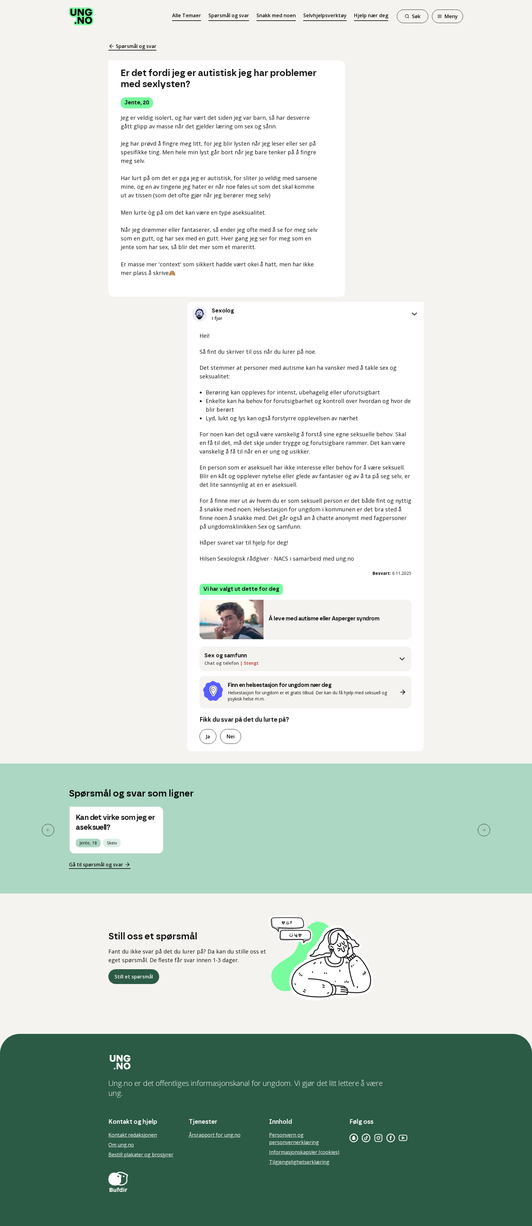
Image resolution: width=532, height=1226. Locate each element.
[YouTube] (403, 1138)
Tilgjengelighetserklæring (299, 1162)
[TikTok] (366, 1138)
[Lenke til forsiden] (81, 16)
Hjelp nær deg (371, 15)
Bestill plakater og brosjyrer (140, 1154)
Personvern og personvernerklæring (294, 1138)
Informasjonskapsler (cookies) (304, 1152)
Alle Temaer (186, 15)
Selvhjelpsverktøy (325, 15)
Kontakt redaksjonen (132, 1134)
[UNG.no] (266, 1062)
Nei (231, 736)
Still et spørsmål (134, 976)
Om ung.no (121, 1144)
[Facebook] (390, 1138)
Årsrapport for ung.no (214, 1134)
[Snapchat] (353, 1138)
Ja (208, 736)
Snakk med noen (276, 15)
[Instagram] (378, 1138)
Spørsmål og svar (228, 15)
